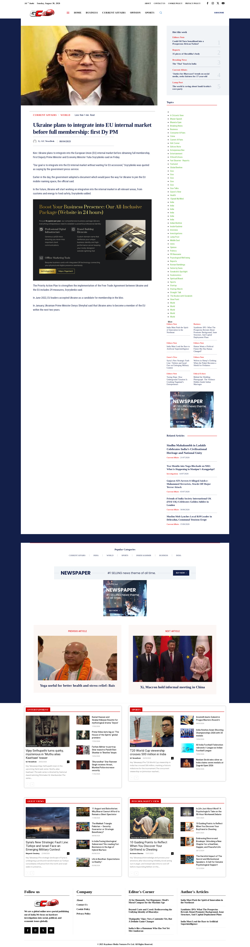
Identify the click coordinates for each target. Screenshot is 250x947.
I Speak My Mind (177, 198)
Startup (173, 285)
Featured (174, 164)
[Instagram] (212, 3)
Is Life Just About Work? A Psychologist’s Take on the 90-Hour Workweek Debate (208, 811)
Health (173, 195)
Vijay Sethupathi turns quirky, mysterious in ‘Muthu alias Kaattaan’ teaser (45, 754)
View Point (174, 299)
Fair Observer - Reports (179, 160)
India (172, 202)
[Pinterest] (104, 141)
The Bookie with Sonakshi (181, 296)
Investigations (176, 233)
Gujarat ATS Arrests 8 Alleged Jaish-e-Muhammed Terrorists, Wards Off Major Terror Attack (189, 484)
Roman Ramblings (177, 264)
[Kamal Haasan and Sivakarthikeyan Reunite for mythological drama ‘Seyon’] (83, 720)
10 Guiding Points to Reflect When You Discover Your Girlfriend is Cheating (148, 846)
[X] (217, 3)
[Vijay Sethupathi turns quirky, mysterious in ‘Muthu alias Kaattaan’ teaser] (47, 731)
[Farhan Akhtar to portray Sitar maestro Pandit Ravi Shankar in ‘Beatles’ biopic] (83, 750)
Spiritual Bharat (176, 278)
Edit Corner (175, 143)
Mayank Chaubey (32, 853)
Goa (172, 171)
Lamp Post (177, 82)
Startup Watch (176, 289)
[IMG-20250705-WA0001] (92, 240)
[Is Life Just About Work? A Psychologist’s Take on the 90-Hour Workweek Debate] (187, 811)
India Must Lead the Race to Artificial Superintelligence (178, 347)
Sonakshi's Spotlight (179, 271)
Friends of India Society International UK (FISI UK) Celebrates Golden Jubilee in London (189, 501)
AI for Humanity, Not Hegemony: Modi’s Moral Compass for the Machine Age (149, 901)
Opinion (173, 247)
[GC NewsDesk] (35, 141)
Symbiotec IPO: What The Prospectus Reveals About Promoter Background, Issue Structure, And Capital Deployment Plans (205, 332)
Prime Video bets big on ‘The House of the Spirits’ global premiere (105, 735)
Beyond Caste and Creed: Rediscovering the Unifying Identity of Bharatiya (150, 910)
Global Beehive (176, 167)
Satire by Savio (176, 268)
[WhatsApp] (111, 141)
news (172, 244)
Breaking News (179, 60)
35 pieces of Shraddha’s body (186, 54)
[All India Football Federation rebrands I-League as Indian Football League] (187, 747)
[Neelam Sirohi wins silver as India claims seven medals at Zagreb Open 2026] (187, 762)
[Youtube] (223, 3)
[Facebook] (207, 3)
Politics (173, 250)
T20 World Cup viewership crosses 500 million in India (148, 752)
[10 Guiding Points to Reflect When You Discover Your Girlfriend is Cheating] (152, 823)
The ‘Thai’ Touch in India (184, 64)
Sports (173, 282)
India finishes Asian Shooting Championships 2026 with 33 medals (209, 733)
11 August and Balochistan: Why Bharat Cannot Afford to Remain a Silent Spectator (106, 811)
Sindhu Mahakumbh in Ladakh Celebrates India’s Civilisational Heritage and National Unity (187, 449)
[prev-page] (27, 784)
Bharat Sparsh (176, 119)
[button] (160, 12)
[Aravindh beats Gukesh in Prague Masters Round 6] (187, 720)
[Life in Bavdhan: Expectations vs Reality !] (83, 862)
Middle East (175, 240)
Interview (174, 230)
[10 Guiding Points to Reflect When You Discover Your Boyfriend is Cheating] (187, 826)
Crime (172, 136)
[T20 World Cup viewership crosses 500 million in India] (152, 731)
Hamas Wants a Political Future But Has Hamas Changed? (203, 348)
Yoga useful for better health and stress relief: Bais (77, 685)
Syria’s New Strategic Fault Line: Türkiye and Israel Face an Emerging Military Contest (178, 364)
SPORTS (136, 710)
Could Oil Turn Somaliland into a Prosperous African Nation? (188, 42)
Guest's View (175, 191)
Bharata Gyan (175, 122)
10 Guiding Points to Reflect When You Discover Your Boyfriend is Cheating (209, 826)
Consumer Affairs (177, 132)
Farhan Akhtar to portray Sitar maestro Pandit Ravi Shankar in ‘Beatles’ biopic (104, 750)
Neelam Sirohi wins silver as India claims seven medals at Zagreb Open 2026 (209, 763)
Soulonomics (175, 275)
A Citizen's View (177, 115)
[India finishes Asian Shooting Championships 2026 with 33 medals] (187, 733)
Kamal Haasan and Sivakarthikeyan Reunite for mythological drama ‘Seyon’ (105, 720)
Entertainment (176, 153)
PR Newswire (175, 254)
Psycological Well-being (180, 257)
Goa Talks (174, 188)
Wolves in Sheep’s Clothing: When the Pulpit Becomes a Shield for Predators (205, 363)
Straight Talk (175, 292)
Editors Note (178, 37)
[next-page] (32, 784)
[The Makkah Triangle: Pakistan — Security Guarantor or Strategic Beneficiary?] (83, 826)
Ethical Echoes (176, 157)
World (65, 115)
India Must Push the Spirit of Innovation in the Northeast (177, 330)
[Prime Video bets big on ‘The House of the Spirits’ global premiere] (83, 735)
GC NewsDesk (48, 141)
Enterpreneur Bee (177, 150)
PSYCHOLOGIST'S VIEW (145, 801)
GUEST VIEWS (35, 801)
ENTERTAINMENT (37, 710)
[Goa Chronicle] (42, 13)
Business (174, 129)
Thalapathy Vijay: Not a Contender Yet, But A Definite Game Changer (150, 920)
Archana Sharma (136, 853)
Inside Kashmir (176, 226)
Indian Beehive (176, 223)
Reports (176, 50)
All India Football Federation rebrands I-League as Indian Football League (209, 748)
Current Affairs (45, 115)
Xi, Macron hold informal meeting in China (172, 687)
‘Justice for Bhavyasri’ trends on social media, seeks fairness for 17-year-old (190, 75)
